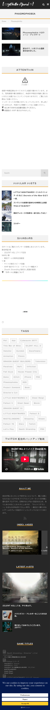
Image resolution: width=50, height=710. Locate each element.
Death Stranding (27, 429)
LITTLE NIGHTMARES (14, 413)
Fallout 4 (8, 403)
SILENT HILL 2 (33, 345)
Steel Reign (38, 398)
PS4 (42, 429)
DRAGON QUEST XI (13, 408)
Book (27, 387)
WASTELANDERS (11, 418)
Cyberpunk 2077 (28, 340)
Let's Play (8, 429)
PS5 (38, 377)
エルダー (16, 223)
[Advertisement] (25, 141)
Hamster (7, 351)
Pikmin (21, 356)
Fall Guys (8, 372)
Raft (19, 366)
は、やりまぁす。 (17, 606)
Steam (41, 418)
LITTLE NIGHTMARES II (15, 398)
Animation (8, 356)
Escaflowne (35, 351)
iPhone (27, 377)
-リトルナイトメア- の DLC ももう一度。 (30, 195)
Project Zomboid (11, 387)
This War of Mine (12, 345)
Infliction (31, 366)
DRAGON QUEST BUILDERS (16, 361)
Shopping (29, 418)
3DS (25, 382)
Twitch (32, 424)
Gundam (20, 351)
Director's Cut (10, 392)
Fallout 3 (34, 413)
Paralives (7, 366)
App (14, 340)
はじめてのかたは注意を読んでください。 (20, 108)
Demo (6, 377)
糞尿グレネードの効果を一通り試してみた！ (30, 213)
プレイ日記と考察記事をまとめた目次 (15, 657)
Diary (21, 424)
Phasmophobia (10, 382)
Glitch (17, 377)
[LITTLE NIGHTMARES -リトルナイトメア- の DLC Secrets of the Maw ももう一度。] (7, 195)
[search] (44, 173)
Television (40, 361)
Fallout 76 (8, 424)
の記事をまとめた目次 (15, 667)
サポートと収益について (14, 272)
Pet (5, 340)
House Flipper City (27, 372)
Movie (37, 403)
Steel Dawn (23, 403)
